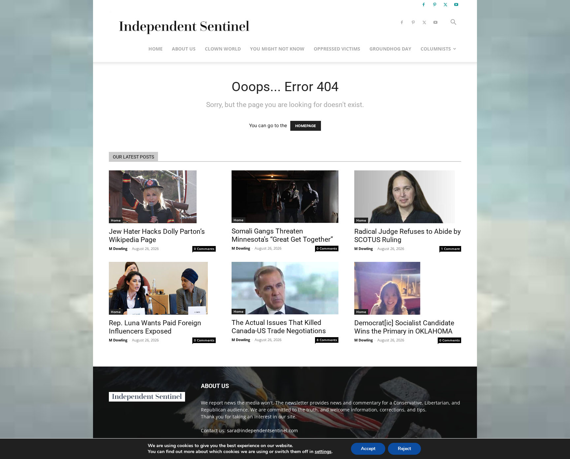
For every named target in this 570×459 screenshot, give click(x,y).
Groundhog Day (390, 49)
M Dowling (118, 248)
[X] (445, 4)
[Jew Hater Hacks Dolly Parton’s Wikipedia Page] (162, 196)
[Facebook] (423, 4)
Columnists (436, 49)
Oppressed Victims (337, 49)
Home (155, 49)
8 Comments (327, 339)
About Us (184, 49)
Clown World (223, 49)
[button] (453, 23)
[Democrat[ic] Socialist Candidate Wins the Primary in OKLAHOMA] (407, 288)
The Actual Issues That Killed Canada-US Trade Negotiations (279, 327)
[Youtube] (456, 4)
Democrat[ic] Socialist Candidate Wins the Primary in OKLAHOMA (404, 327)
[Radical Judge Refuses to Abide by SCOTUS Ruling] (407, 196)
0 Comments (204, 248)
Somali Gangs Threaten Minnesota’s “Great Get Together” (282, 235)
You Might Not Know (277, 49)
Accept (368, 448)
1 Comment (450, 248)
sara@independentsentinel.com (262, 430)
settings (323, 452)
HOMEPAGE (305, 126)
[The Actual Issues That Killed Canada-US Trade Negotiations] (285, 288)
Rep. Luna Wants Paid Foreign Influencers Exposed (155, 327)
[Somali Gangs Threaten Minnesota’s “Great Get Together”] (285, 196)
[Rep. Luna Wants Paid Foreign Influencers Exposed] (162, 288)
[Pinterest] (434, 4)
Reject (404, 448)
